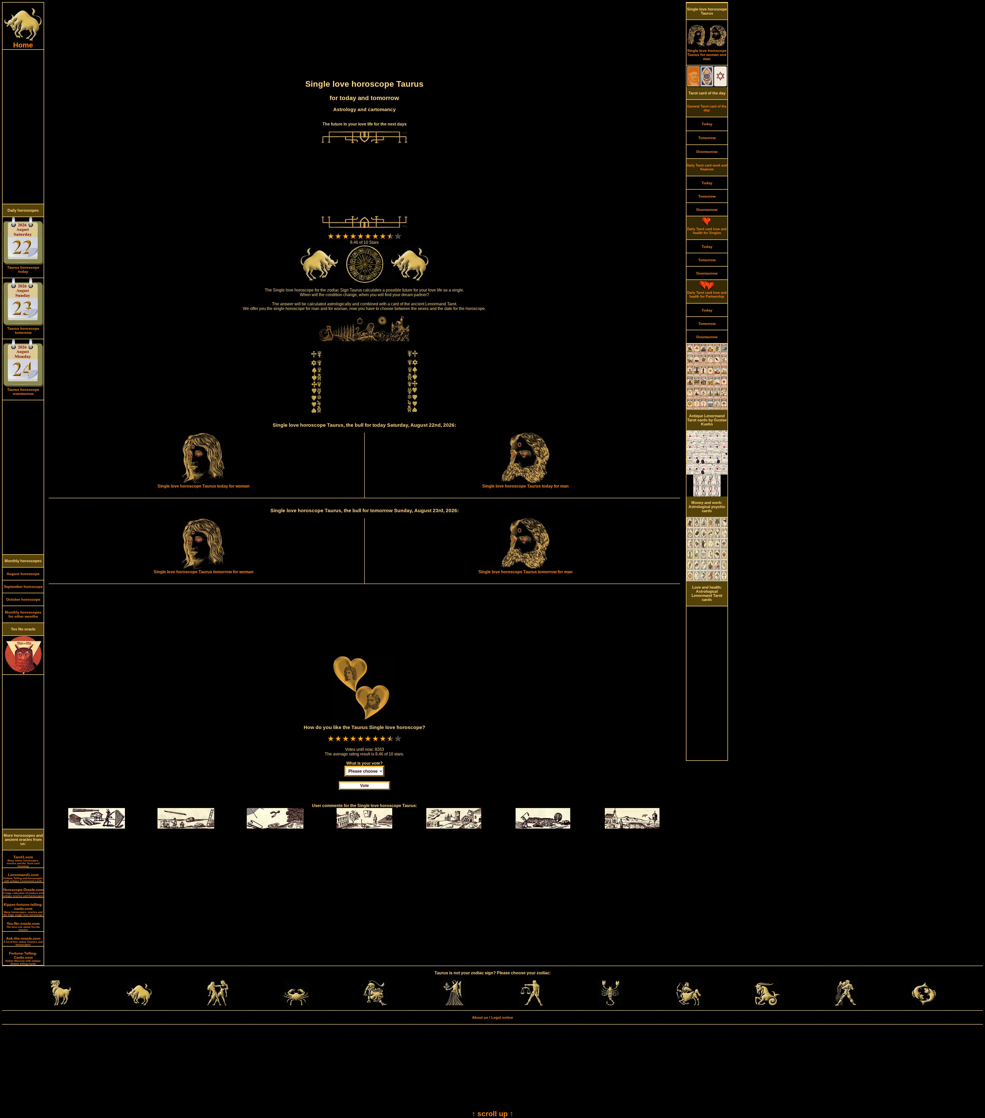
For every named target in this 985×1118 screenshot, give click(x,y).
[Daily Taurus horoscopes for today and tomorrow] (139, 1004)
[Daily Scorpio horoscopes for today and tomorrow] (610, 1004)
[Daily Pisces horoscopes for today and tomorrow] (924, 1004)
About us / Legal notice (492, 1017)
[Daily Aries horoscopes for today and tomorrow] (61, 1004)
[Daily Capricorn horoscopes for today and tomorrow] (767, 1004)
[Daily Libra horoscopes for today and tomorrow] (532, 1004)
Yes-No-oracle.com (23, 926)
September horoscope (23, 587)
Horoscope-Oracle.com (23, 892)
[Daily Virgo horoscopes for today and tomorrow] (453, 1004)
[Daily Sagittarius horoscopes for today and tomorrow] (689, 1004)
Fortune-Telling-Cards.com (23, 958)
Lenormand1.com (23, 877)
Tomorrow (707, 138)
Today (707, 124)
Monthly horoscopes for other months (23, 614)
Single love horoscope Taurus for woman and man (707, 54)
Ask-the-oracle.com (23, 941)
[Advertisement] (23, 127)
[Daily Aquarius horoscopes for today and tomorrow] (845, 1004)
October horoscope (23, 599)
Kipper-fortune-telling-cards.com (23, 909)
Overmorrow (706, 152)
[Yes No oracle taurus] (23, 673)
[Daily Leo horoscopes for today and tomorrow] (375, 1004)
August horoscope (23, 574)
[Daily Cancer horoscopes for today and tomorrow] (296, 1004)
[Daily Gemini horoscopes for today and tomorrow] (218, 1004)
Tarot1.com (23, 861)
